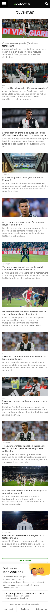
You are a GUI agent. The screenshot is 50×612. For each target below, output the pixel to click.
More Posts (25, 561)
